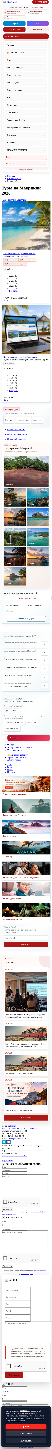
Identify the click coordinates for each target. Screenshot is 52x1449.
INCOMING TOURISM (17, 150)
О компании (12, 113)
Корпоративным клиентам (19, 128)
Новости (11, 772)
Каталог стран (14, 178)
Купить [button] (6, 300)
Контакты (10, 163)
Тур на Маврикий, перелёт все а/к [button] (19, 253)
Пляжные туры (14, 200)
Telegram (14, 24)
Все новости (26, 1118)
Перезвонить (37, 29)
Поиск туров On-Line (16, 120)
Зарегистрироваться (16, 757)
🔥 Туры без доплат (15, 53)
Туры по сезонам (14, 75)
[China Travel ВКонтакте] (8, 1143)
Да (7, 710)
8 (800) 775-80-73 (40, 2)
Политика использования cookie (14, 1156)
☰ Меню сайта (12, 36)
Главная (11, 176)
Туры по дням (13, 83)
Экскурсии (11, 135)
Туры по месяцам (14, 90)
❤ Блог (10, 745)
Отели (10, 769)
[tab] (26, 200)
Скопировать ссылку (14, 723)
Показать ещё (26, 619)
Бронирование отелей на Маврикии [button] (20, 357)
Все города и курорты (28, 598)
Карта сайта (7, 1160)
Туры (9, 60)
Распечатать (32, 723)
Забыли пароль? (14, 760)
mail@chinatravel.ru (26, 170)
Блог (8, 157)
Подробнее (26, 1440)
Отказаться (26, 1433)
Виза (9, 767)
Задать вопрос (14, 29)
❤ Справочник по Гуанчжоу (20, 747)
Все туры (8, 420)
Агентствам (12, 105)
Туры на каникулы (15, 68)
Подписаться (26, 944)
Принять (26, 1427)
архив (42, 7)
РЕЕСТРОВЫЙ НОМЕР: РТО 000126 (20, 1128)
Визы (9, 98)
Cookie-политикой (24, 1418)
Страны (10, 45)
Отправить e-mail (12, 729)
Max (37, 24)
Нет (15, 710)
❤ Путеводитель (15, 750)
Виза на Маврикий (16, 429)
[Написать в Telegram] (4, 1143)
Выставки (11, 143)
